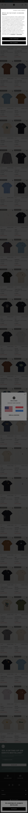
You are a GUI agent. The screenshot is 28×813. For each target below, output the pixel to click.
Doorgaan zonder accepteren (19, 10)
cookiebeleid (12, 34)
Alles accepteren (14, 42)
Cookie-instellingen (14, 38)
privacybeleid (19, 34)
